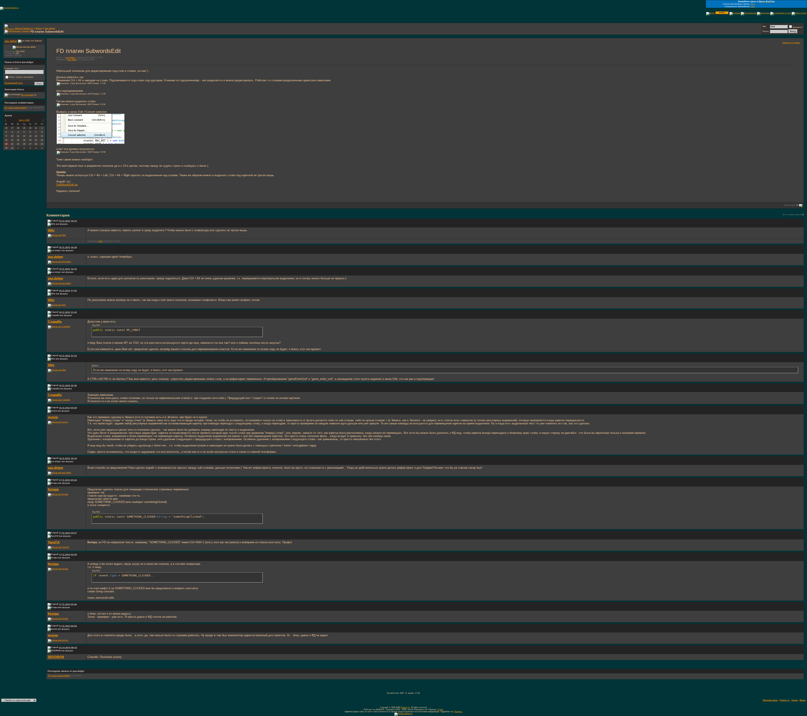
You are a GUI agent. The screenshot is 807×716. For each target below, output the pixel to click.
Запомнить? (797, 27)
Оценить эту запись (791, 43)
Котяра (53, 489)
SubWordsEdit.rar (67, 184)
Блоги (39, 28)
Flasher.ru (785, 700)
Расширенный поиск (14, 83)
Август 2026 (24, 120)
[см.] (753, 4)
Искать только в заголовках (21, 77)
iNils (51, 230)
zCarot (440, 709)
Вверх (803, 700)
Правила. (458, 712)
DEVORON (56, 657)
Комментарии (790, 205)
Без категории (27, 95)
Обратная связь (770, 700)
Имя (764, 26)
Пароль (765, 31)
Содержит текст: (12, 68)
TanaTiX (54, 542)
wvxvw (53, 417)
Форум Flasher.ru (24, 28)
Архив (794, 700)
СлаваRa (55, 321)
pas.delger (50, 28)
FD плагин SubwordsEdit (59, 676)
